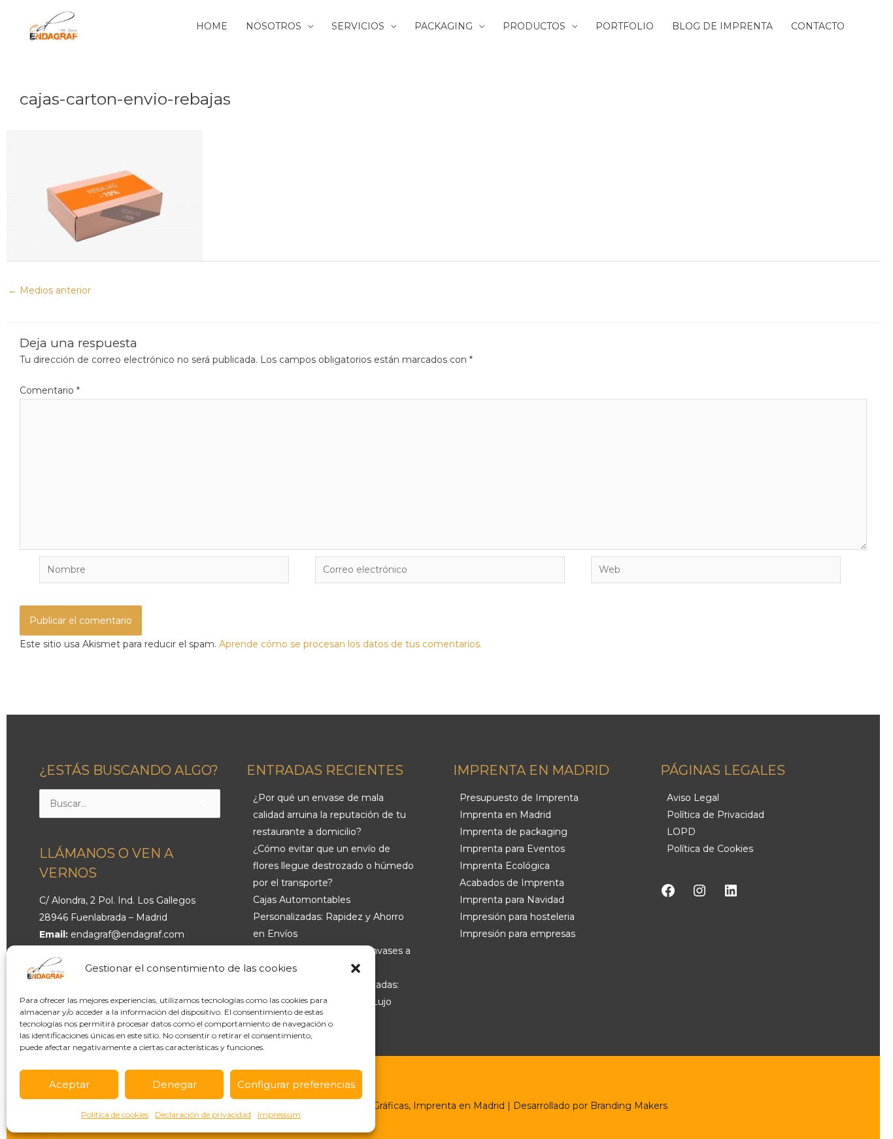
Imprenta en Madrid (505, 815)
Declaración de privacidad (203, 1114)
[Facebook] (668, 890)
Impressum (279, 1114)
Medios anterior (49, 290)
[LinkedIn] (731, 890)
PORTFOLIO (625, 26)
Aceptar (69, 1084)
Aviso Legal (693, 798)
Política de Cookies (710, 849)
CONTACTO (818, 26)
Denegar (174, 1084)
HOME (211, 26)
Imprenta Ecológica (505, 866)
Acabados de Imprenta (512, 883)
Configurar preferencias (296, 1084)
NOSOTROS (273, 26)
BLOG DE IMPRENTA (722, 26)
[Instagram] (699, 890)
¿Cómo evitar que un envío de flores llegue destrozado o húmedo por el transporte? (333, 866)
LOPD (681, 832)
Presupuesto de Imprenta (519, 798)
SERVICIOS (357, 26)
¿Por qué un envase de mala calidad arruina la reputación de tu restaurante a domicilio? (329, 815)
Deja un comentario (50, 111)
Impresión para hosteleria (517, 917)
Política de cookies (114, 1114)
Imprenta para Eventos (512, 849)
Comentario (50, 390)
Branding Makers (628, 1106)
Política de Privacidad (715, 815)
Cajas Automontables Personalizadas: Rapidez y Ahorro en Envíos (328, 917)
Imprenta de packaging (513, 832)
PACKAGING (443, 26)
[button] (355, 968)
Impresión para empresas (517, 934)
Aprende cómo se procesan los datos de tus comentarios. (350, 644)
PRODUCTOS (534, 26)
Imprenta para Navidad (512, 900)
